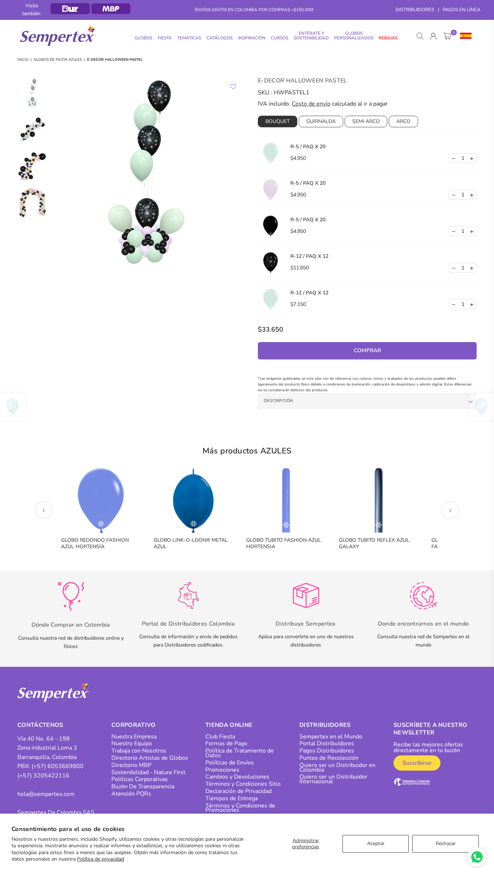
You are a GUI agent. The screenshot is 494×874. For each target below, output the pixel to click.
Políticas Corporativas (139, 779)
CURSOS (279, 38)
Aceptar (375, 843)
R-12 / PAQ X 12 (309, 256)
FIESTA (165, 38)
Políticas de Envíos (229, 763)
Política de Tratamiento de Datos (239, 753)
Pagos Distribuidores (326, 751)
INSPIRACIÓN (251, 38)
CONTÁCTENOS (40, 725)
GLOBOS (143, 38)
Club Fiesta (220, 737)
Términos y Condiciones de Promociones (240, 808)
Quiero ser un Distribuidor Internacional (333, 779)
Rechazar (446, 843)
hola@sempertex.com (45, 794)
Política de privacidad (100, 859)
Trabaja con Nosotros (138, 751)
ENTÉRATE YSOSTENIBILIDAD (311, 35)
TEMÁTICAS (189, 38)
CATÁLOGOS (219, 38)
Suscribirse (417, 763)
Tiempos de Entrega (231, 798)
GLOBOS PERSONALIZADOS (353, 35)
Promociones (222, 770)
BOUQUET (277, 121)
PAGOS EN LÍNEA (461, 10)
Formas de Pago (226, 743)
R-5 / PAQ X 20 (307, 146)
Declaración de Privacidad (238, 791)
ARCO (403, 121)
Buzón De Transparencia (142, 786)
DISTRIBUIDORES (415, 10)
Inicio (23, 59)
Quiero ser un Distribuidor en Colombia (337, 767)
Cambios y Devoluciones (237, 777)
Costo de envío (311, 104)
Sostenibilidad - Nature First (148, 772)
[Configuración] (464, 36)
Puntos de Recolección (328, 758)
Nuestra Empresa (134, 737)
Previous (57, 181)
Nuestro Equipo (131, 743)
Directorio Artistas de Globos (149, 758)
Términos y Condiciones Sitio (243, 784)
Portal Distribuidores (326, 743)
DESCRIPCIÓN (278, 401)
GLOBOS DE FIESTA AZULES (58, 59)
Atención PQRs (131, 794)
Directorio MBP (131, 765)
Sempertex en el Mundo (330, 737)
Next (235, 181)
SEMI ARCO (366, 121)
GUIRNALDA (321, 121)
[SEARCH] (420, 36)
